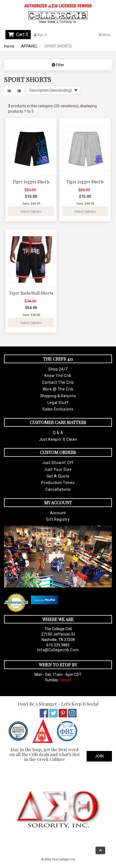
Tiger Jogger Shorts (31, 181)
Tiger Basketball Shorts (31, 293)
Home (9, 46)
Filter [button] (59, 65)
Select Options (31, 211)
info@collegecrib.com (58, 650)
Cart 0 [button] (21, 34)
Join (99, 756)
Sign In (41, 35)
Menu (106, 35)
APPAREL (29, 46)
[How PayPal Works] (44, 600)
